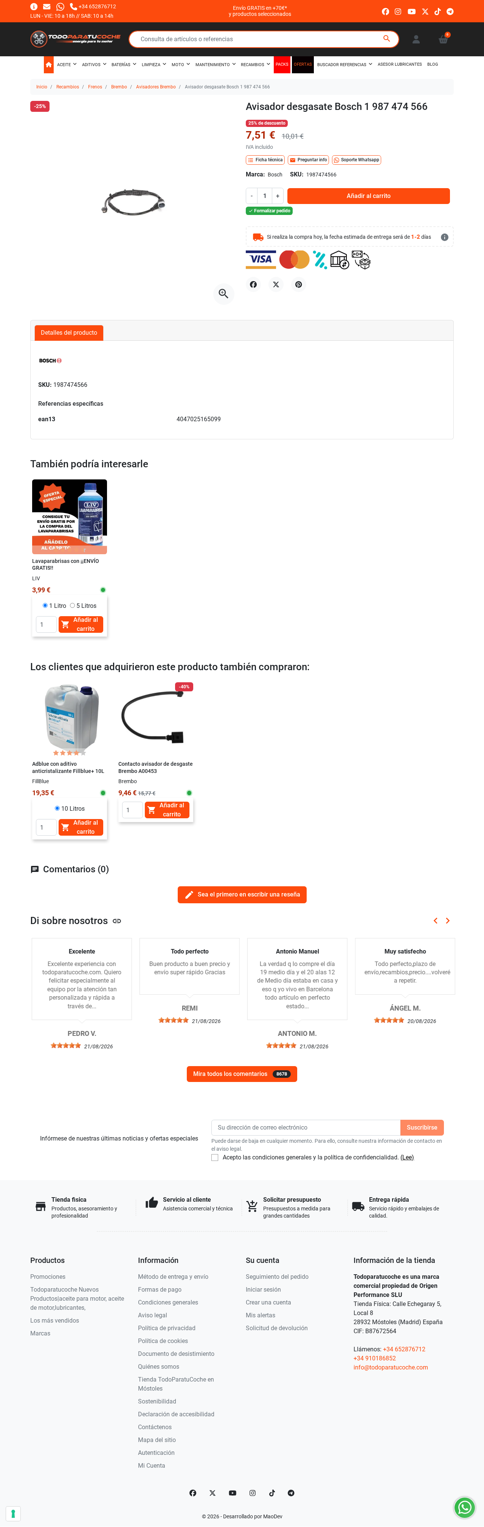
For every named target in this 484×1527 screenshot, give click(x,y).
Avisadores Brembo (156, 87)
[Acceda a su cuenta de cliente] (416, 39)
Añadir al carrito (369, 195)
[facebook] (385, 10)
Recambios (67, 87)
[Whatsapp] (60, 6)
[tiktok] (437, 10)
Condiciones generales (168, 1302)
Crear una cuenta (268, 1302)
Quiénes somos (158, 1366)
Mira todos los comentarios (240, 1073)
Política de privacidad (166, 1328)
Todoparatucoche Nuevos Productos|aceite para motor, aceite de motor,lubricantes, (77, 1298)
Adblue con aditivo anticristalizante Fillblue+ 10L (68, 767)
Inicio (41, 87)
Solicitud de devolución (277, 1328)
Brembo (119, 87)
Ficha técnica (265, 160)
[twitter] (425, 10)
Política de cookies (163, 1341)
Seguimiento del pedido (277, 1276)
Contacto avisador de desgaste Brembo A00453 (155, 767)
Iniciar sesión (263, 1289)
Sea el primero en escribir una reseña (242, 895)
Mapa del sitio (157, 1440)
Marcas (40, 1333)
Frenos (95, 87)
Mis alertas (260, 1315)
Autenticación (156, 1452)
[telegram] (450, 10)
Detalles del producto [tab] (69, 332)
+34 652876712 (404, 1349)
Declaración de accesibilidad (176, 1414)
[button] (443, 39)
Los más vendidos (54, 1320)
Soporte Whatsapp (360, 159)
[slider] (64, 1045)
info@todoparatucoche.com (391, 1367)
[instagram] (398, 10)
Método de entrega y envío (173, 1276)
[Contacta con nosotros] (46, 6)
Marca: (255, 174)
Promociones (47, 1276)
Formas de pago (160, 1289)
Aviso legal (152, 1315)
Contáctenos (155, 1427)
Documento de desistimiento (176, 1353)
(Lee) (407, 1157)
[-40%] (155, 719)
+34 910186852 (375, 1358)
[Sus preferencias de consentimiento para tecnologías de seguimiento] (13, 1514)
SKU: (297, 174)
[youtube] (412, 10)
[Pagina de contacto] (33, 6)
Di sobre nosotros (76, 920)
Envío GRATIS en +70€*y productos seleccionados (260, 11)
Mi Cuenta (151, 1465)
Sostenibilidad (157, 1401)
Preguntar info (308, 160)
